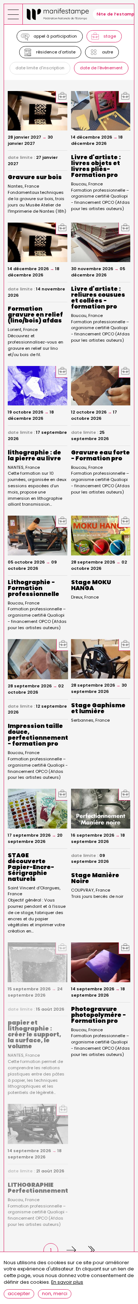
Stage (109, 36)
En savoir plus (67, 1282)
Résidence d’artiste (55, 52)
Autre (107, 52)
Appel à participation (55, 36)
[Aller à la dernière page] (87, 1250)
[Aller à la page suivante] (69, 1250)
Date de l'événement (101, 68)
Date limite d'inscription (39, 68)
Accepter (19, 1293)
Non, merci (54, 1293)
